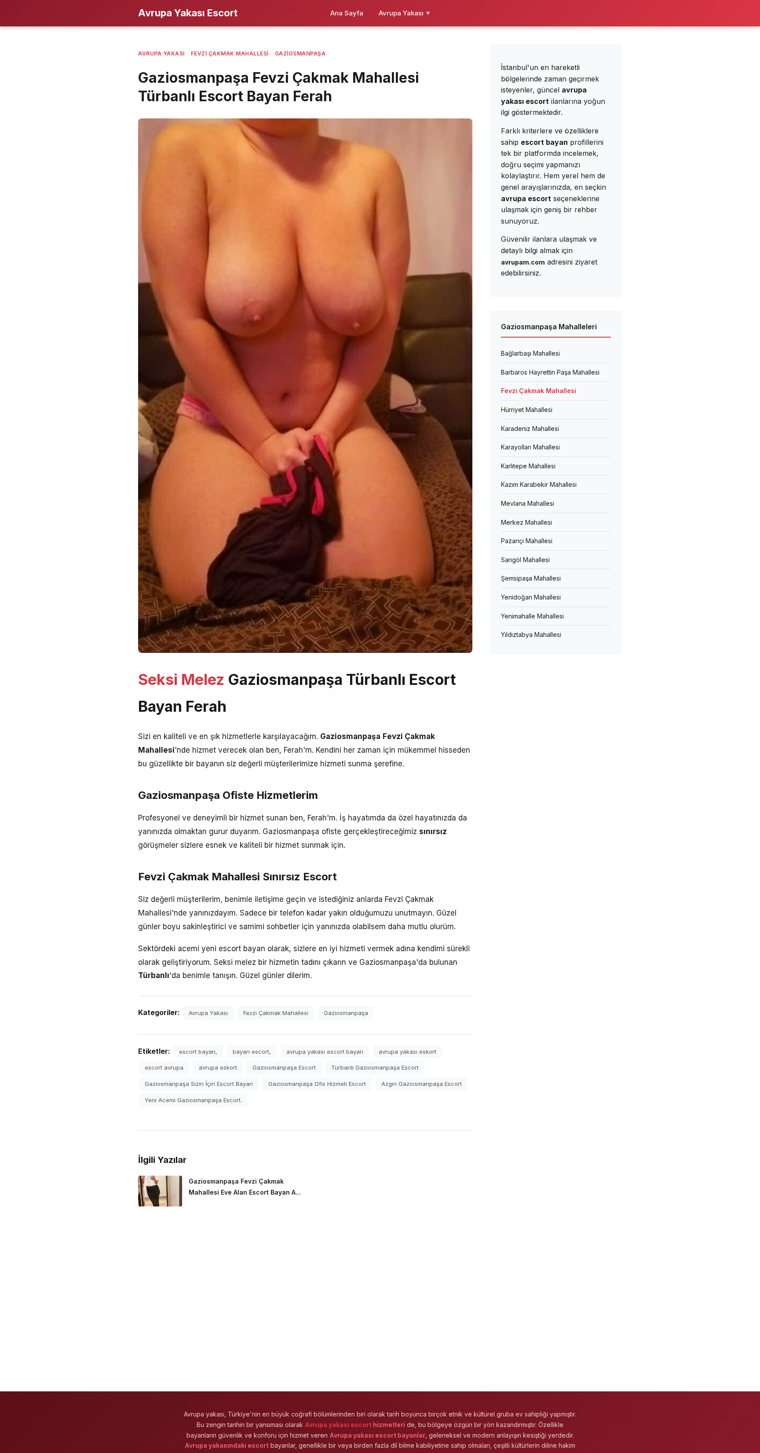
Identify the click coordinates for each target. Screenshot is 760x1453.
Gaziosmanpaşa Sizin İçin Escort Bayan (199, 1083)
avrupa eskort (218, 1067)
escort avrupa (164, 1067)
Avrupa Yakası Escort (188, 12)
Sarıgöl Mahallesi (525, 559)
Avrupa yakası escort (338, 1424)
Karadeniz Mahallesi (530, 428)
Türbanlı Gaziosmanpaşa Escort (375, 1067)
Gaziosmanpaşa (300, 53)
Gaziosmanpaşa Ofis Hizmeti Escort (317, 1083)
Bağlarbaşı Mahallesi (530, 353)
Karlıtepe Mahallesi (528, 466)
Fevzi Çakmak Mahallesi (230, 53)
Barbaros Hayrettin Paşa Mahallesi (550, 372)
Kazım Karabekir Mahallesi (539, 484)
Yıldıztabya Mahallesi (531, 634)
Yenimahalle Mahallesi (532, 616)
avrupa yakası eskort (407, 1051)
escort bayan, (198, 1051)
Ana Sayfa (346, 13)
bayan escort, (252, 1051)
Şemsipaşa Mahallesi (531, 578)
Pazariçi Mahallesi (526, 540)
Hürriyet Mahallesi (526, 409)
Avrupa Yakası (404, 13)
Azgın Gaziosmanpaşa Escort (421, 1083)
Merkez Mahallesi (526, 522)
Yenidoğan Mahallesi (531, 597)
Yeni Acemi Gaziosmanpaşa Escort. (193, 1100)
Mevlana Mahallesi (527, 503)
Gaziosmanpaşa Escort (284, 1067)
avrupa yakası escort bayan (324, 1051)
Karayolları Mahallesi (530, 447)
